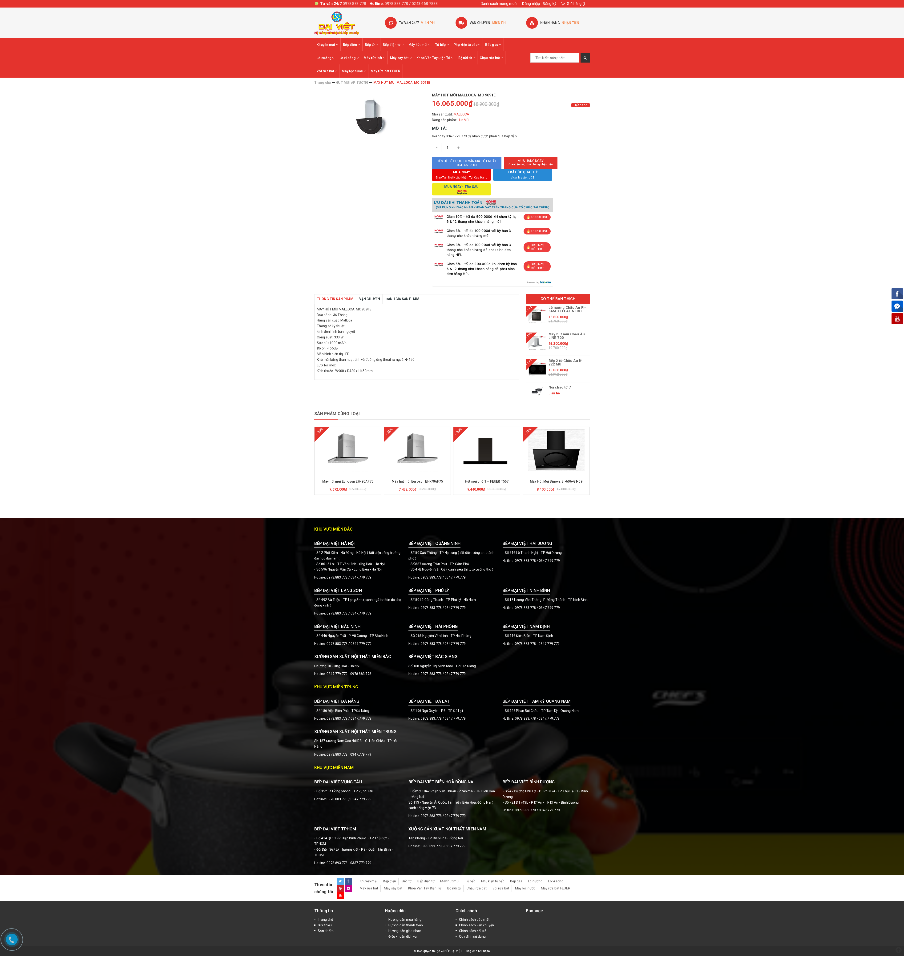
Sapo (486, 951)
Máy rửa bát (373, 58)
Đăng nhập (531, 3)
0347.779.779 (361, 577)
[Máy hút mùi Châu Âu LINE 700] (537, 343)
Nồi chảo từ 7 (560, 387)
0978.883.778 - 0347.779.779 (537, 644)
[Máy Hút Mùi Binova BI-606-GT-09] (556, 450)
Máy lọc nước (352, 71)
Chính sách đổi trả (473, 931)
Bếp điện (350, 45)
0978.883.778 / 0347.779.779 (349, 799)
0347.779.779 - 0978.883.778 (349, 674)
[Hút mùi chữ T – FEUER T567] (486, 450)
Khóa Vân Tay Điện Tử (433, 58)
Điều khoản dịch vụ (402, 936)
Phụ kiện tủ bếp (466, 45)
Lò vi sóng (348, 58)
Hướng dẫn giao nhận (404, 931)
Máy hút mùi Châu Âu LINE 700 (567, 336)
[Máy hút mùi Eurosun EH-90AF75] (348, 450)
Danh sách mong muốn (499, 3)
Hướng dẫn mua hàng (405, 919)
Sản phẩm (326, 931)
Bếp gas (492, 45)
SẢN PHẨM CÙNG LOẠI (337, 413)
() (576, 3)
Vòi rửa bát (326, 71)
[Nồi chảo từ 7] (537, 391)
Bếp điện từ (392, 45)
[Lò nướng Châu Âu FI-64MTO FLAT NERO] (537, 316)
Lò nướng (324, 58)
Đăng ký (550, 3)
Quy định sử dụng (472, 936)
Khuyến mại (326, 45)
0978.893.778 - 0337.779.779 (349, 863)
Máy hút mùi (418, 45)
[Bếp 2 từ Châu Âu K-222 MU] (537, 369)
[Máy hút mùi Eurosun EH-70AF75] (417, 450)
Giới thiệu (325, 925)
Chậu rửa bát (490, 58)
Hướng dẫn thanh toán (405, 925)
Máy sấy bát (399, 58)
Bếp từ (370, 45)
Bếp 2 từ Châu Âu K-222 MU (565, 362)
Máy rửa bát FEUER (385, 71)
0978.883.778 (354, 3)
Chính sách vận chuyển (476, 925)
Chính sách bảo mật (474, 919)
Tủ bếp (441, 45)
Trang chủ (325, 919)
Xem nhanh (359, 475)
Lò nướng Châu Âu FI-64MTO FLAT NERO (567, 309)
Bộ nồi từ (465, 58)
